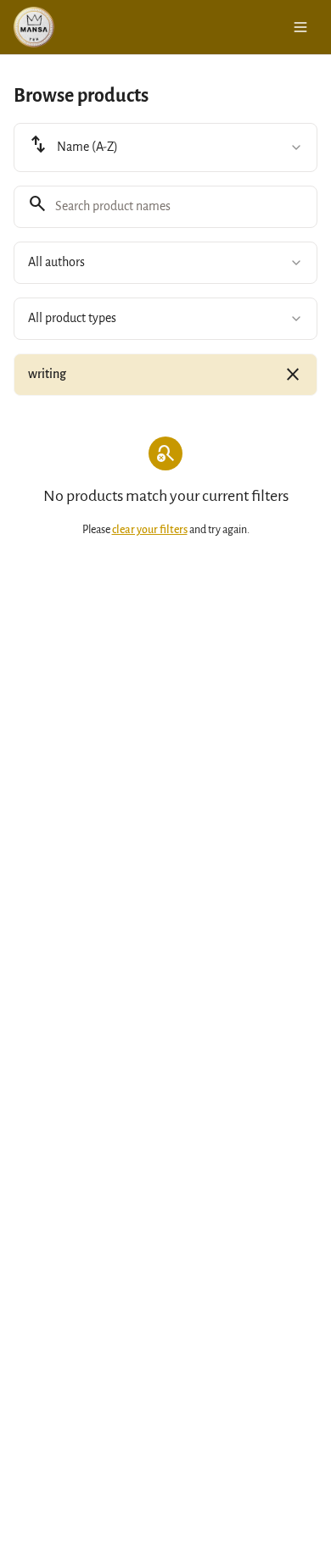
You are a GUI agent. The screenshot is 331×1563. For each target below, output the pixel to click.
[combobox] (165, 147)
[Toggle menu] (300, 27)
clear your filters (150, 529)
